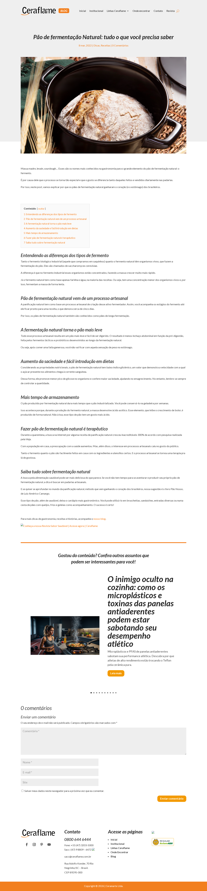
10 (115, 692)
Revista (170, 10)
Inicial (82, 10)
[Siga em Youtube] (49, 845)
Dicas (96, 45)
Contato (158, 10)
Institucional (96, 10)
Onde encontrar (141, 10)
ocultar (41, 208)
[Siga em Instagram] (34, 845)
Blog (113, 856)
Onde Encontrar (119, 852)
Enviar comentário (172, 798)
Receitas (105, 45)
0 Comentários (120, 45)
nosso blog (99, 518)
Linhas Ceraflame (116, 10)
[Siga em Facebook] (27, 845)
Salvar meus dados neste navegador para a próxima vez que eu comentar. (64, 790)
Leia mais (116, 673)
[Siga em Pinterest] (42, 845)
